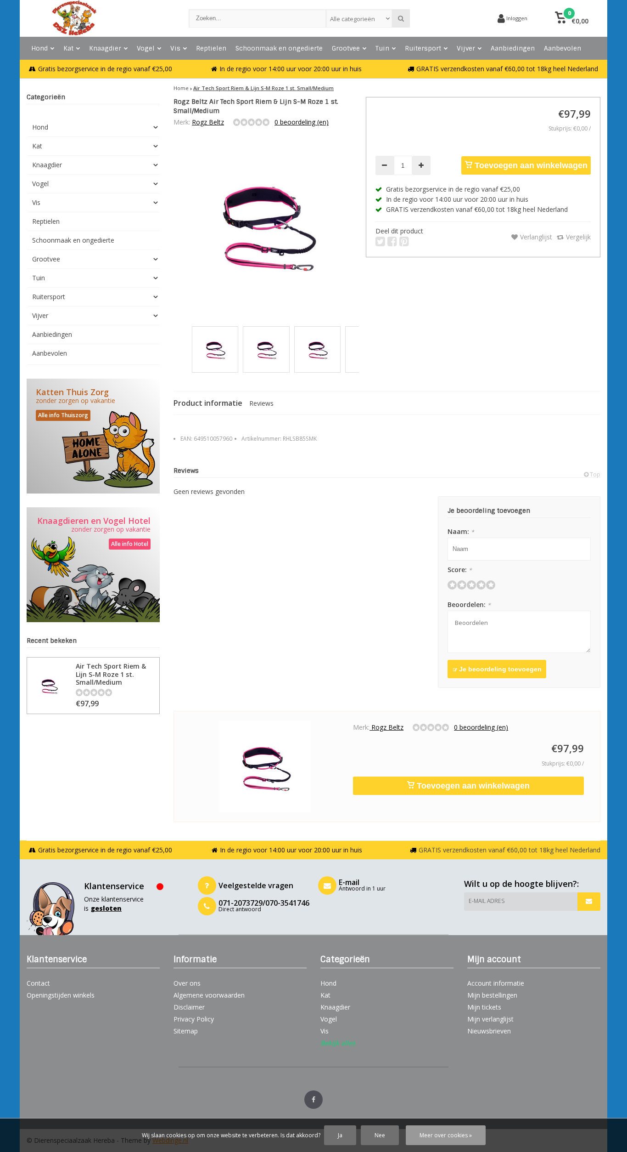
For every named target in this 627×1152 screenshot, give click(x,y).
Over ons (187, 983)
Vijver (466, 48)
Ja (340, 1135)
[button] (571, 18)
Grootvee (346, 48)
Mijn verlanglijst (490, 1019)
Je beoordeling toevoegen (499, 669)
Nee (380, 1135)
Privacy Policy (194, 1019)
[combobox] (359, 18)
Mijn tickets (484, 1007)
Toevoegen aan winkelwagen (530, 165)
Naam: (461, 531)
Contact (38, 983)
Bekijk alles (337, 1043)
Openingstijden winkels (61, 995)
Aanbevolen (562, 48)
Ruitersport (423, 48)
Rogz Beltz (208, 122)
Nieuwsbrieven (489, 1031)
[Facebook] (313, 1099)
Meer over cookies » (446, 1135)
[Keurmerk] (456, 18)
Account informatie (495, 983)
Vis (175, 48)
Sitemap (186, 1031)
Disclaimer (189, 1007)
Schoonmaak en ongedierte (279, 48)
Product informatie (208, 403)
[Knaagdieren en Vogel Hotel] (93, 564)
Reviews (261, 403)
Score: (460, 569)
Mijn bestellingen (492, 995)
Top (594, 474)
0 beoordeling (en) (301, 122)
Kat (68, 48)
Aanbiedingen (513, 48)
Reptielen (211, 48)
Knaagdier (105, 48)
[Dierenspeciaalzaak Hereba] (98, 18)
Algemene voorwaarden (209, 995)
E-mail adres (486, 901)
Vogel (146, 48)
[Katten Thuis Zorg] (93, 436)
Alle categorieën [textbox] (352, 19)
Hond (39, 48)
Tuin (382, 48)
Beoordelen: (469, 604)
